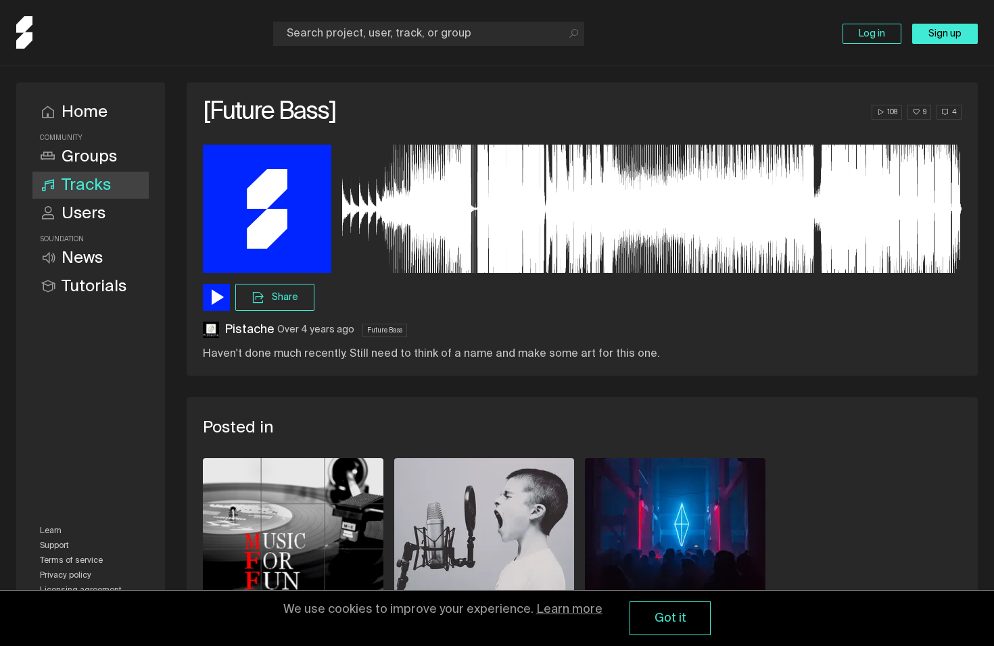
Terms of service (71, 561)
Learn (51, 531)
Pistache (249, 329)
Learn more (569, 609)
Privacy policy (65, 576)
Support (54, 546)
